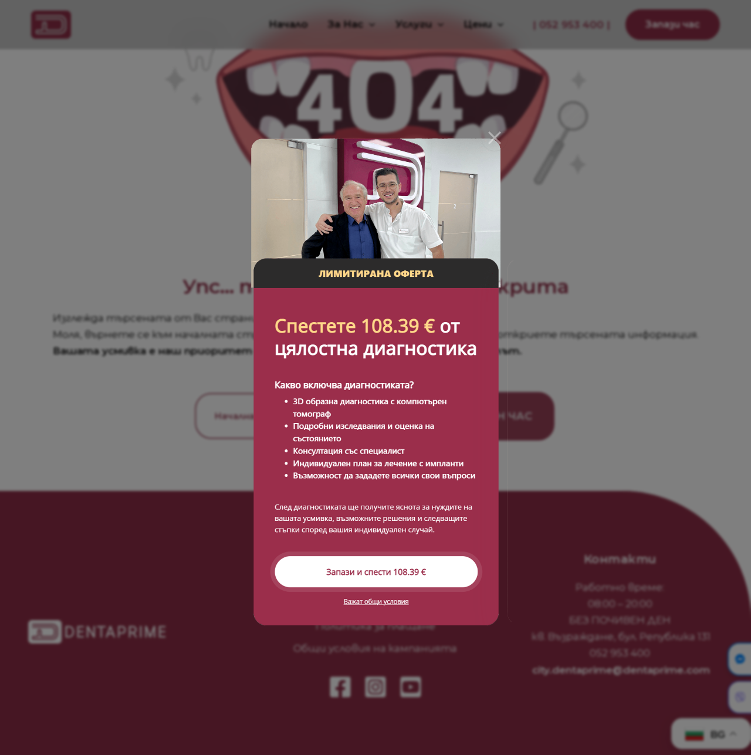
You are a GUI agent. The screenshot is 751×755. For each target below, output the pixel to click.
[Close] (495, 138)
